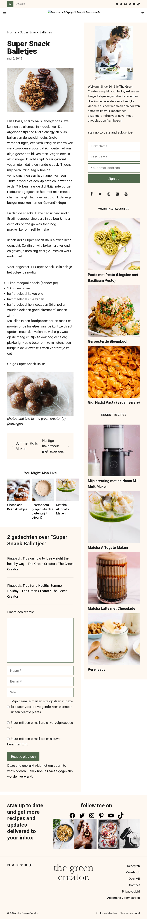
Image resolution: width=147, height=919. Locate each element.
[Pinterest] (117, 194)
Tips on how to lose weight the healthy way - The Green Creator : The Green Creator (40, 563)
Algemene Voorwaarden (123, 898)
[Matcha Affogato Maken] (114, 518)
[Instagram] (108, 194)
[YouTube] (125, 194)
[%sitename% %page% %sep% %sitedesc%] (74, 13)
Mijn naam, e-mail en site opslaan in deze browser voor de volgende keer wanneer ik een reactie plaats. (42, 706)
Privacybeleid (131, 891)
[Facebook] (91, 194)
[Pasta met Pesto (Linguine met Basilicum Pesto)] (114, 245)
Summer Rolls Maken (27, 446)
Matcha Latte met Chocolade (111, 608)
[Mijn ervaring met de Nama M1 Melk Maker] (114, 451)
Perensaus (96, 669)
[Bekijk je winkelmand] (142, 13)
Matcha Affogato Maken (62, 509)
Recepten (133, 866)
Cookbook (133, 872)
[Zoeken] (10, 4)
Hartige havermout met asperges (53, 446)
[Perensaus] (114, 640)
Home (11, 32)
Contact (134, 885)
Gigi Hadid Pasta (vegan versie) (114, 402)
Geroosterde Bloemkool (107, 341)
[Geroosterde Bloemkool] (114, 312)
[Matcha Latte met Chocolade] (114, 579)
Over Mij (134, 878)
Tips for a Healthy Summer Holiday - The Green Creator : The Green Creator (37, 590)
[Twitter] (100, 194)
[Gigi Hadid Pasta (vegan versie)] (114, 373)
